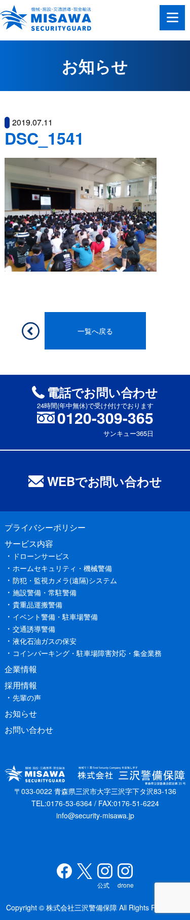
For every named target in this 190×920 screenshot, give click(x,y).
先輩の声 (27, 697)
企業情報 (21, 669)
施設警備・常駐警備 (45, 592)
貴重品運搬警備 (37, 604)
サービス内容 (29, 543)
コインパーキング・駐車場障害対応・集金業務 (87, 653)
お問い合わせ (29, 729)
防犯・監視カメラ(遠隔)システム (65, 580)
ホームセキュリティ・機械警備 (62, 568)
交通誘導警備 (34, 629)
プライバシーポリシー (45, 527)
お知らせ (21, 713)
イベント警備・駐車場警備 (55, 616)
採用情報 (21, 685)
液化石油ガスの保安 (45, 641)
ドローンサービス (41, 556)
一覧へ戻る (95, 331)
